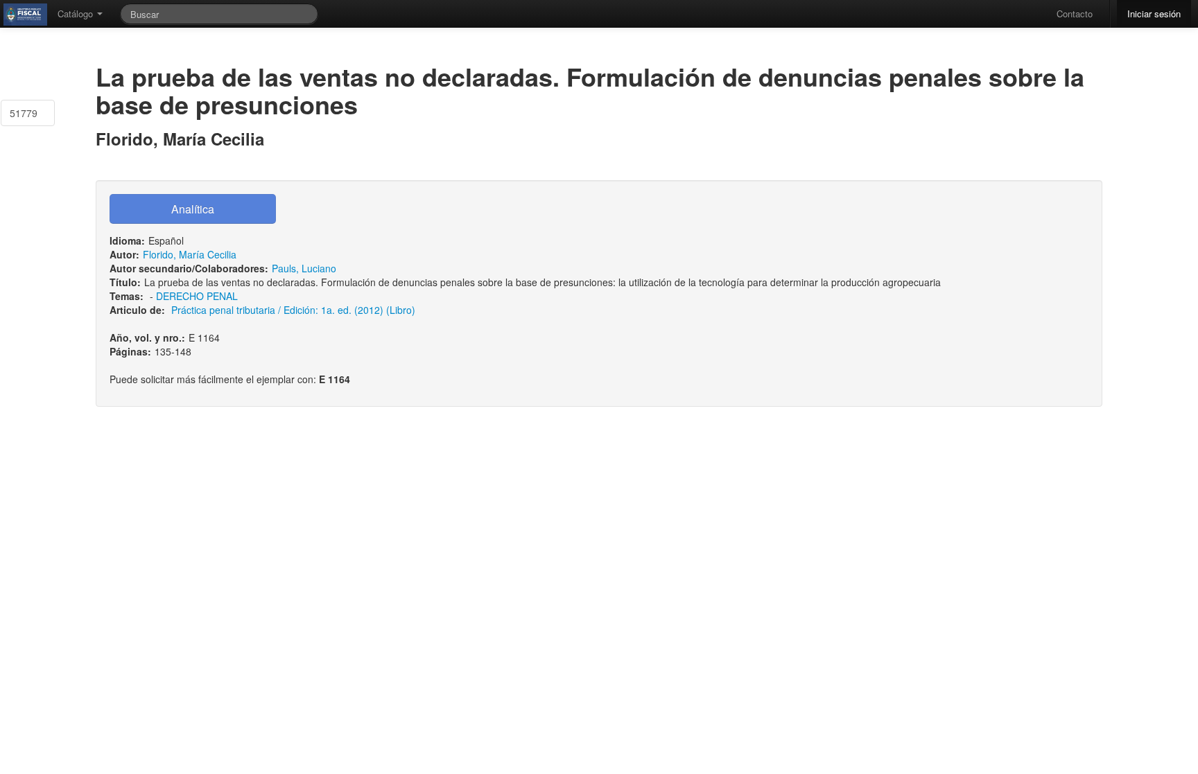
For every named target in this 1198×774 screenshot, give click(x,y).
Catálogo (77, 13)
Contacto (1075, 13)
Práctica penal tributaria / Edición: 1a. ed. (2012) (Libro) (293, 310)
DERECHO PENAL (197, 296)
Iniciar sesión (1154, 13)
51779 (23, 113)
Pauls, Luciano (304, 268)
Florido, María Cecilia (189, 254)
